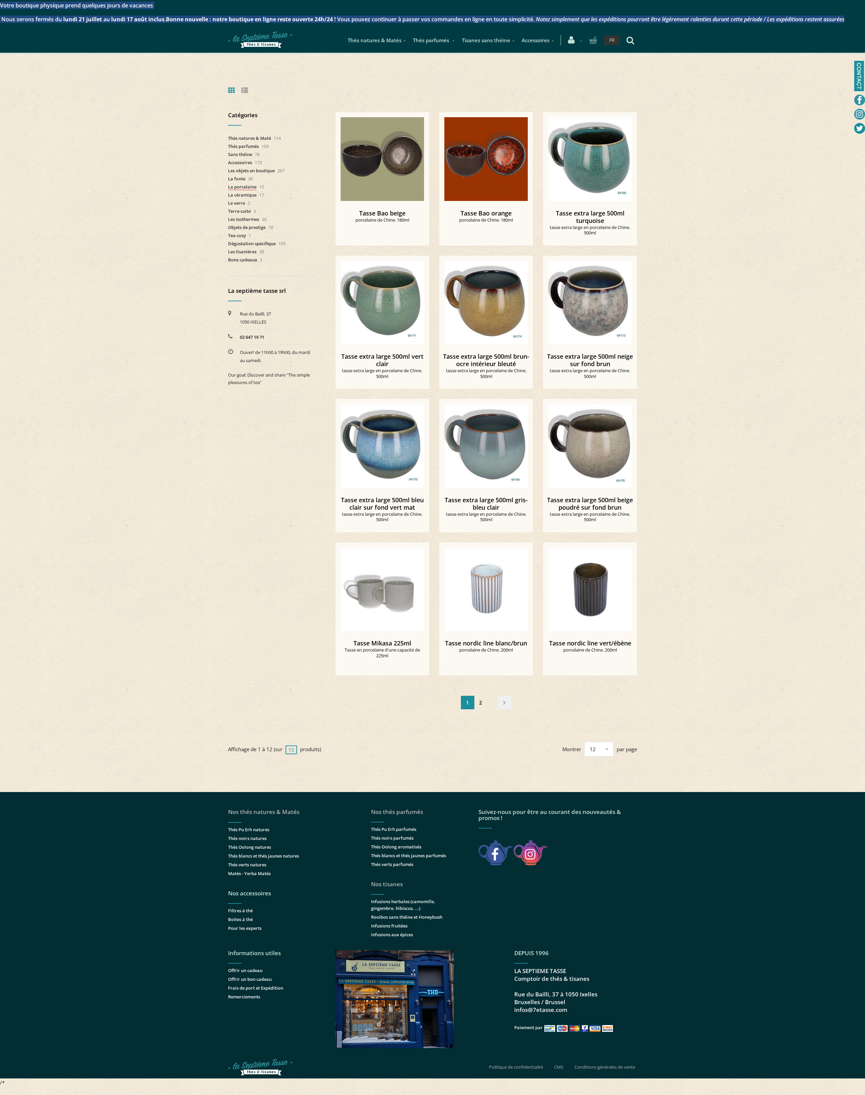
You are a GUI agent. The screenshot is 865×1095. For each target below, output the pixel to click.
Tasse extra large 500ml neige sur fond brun (590, 360)
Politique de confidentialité (516, 1067)
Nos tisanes (387, 884)
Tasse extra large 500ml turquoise (590, 217)
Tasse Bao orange (486, 213)
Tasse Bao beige (382, 213)
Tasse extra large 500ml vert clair (382, 360)
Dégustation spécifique (252, 243)
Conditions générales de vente (604, 1067)
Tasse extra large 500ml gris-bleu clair (486, 503)
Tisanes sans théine (486, 40)
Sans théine (240, 154)
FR (612, 40)
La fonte (236, 179)
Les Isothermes (243, 219)
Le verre (236, 203)
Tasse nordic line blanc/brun (486, 643)
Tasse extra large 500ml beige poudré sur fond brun (590, 503)
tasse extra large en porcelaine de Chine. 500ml (590, 230)
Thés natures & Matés (374, 40)
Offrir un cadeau (245, 970)
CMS (558, 1067)
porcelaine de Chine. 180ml (382, 220)
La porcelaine (242, 187)
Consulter (382, 156)
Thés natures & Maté (249, 138)
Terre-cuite (239, 211)
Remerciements (244, 997)
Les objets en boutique (251, 171)
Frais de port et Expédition (255, 988)
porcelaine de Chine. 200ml (486, 650)
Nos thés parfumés (397, 812)
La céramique (242, 195)
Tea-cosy (237, 235)
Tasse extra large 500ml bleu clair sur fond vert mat (382, 503)
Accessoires (535, 40)
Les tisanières (242, 252)
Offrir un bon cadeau (250, 979)
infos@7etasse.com (540, 1010)
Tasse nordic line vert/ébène (590, 643)
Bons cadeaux (242, 260)
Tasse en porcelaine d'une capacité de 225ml (382, 653)
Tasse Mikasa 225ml (382, 643)
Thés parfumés (431, 40)
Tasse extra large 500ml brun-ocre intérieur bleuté (486, 360)
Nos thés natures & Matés (263, 812)
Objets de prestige (247, 227)
